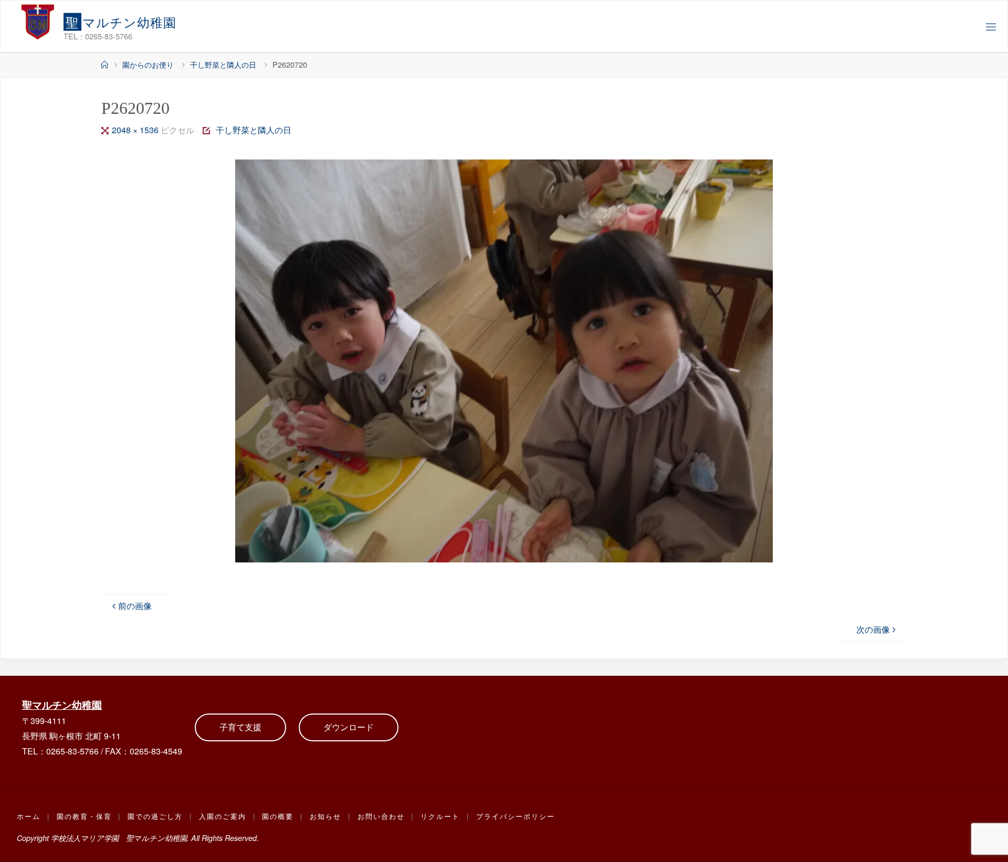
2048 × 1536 (136, 130)
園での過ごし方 (155, 816)
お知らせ (325, 816)
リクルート (440, 816)
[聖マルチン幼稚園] (37, 21)
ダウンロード (348, 727)
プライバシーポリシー (515, 816)
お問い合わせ (381, 816)
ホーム (28, 816)
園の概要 (277, 816)
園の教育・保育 (84, 816)
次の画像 (873, 629)
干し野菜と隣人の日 (223, 64)
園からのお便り (148, 64)
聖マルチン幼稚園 (62, 704)
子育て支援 (240, 727)
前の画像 (135, 606)
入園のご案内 (222, 816)
